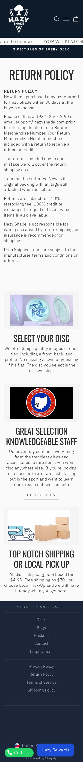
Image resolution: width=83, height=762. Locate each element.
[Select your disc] (41, 310)
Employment (41, 651)
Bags (41, 627)
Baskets (41, 635)
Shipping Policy (42, 690)
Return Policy (42, 674)
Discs (41, 619)
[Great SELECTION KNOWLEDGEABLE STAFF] (41, 403)
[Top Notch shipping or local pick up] (41, 526)
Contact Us (41, 495)
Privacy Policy (41, 666)
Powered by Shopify (41, 758)
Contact (41, 643)
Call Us (21, 753)
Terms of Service (41, 682)
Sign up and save (40, 607)
